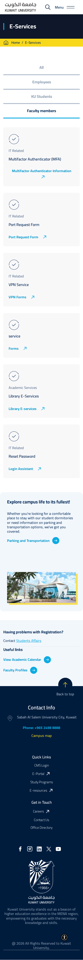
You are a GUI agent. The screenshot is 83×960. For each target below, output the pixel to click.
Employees (41, 82)
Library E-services (23, 408)
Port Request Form (23, 237)
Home (15, 42)
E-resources (38, 790)
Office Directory (41, 827)
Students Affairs (28, 640)
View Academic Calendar (22, 659)
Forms (14, 348)
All (41, 67)
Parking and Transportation (28, 540)
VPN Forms (17, 297)
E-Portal (38, 773)
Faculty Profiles (15, 670)
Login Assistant (21, 469)
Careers (38, 811)
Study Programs (41, 782)
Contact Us (41, 820)
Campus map (41, 735)
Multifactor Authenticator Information (41, 171)
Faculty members (41, 110)
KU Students (41, 96)
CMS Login (41, 765)
